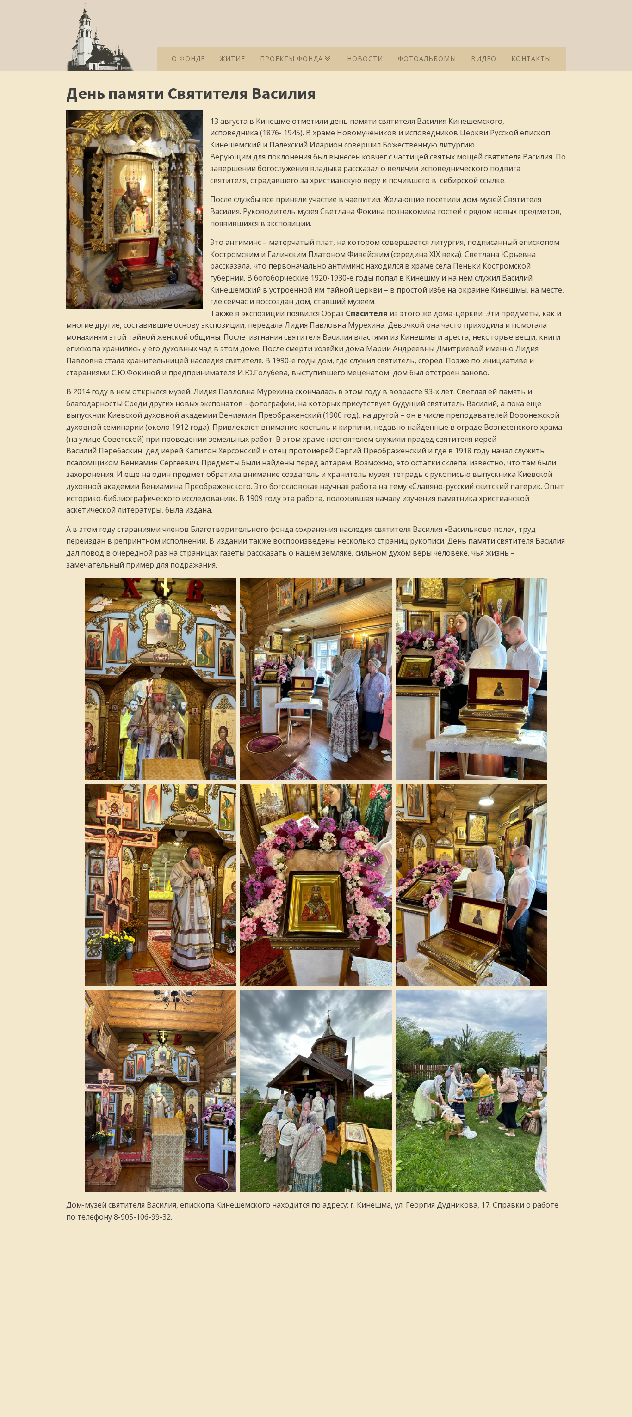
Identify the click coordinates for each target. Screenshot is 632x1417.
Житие (232, 58)
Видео (483, 58)
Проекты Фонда (291, 58)
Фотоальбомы (427, 58)
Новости (365, 58)
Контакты (531, 58)
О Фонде (188, 58)
